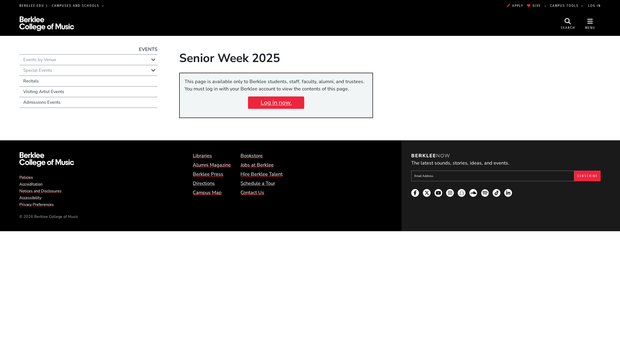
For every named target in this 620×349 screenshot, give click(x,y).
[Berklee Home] (46, 159)
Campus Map (207, 192)
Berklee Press (208, 174)
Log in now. (276, 102)
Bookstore (251, 155)
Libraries (202, 155)
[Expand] (153, 59)
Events (148, 49)
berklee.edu (31, 6)
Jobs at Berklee (257, 165)
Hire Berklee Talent (261, 174)
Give (537, 6)
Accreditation (31, 184)
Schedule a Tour (257, 183)
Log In (594, 6)
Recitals (31, 81)
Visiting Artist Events (43, 92)
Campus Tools (565, 6)
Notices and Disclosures (40, 191)
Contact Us (252, 192)
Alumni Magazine (212, 165)
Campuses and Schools (76, 6)
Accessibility (30, 197)
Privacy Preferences (36, 204)
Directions (204, 183)
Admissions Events (42, 102)
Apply (517, 6)
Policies (26, 177)
